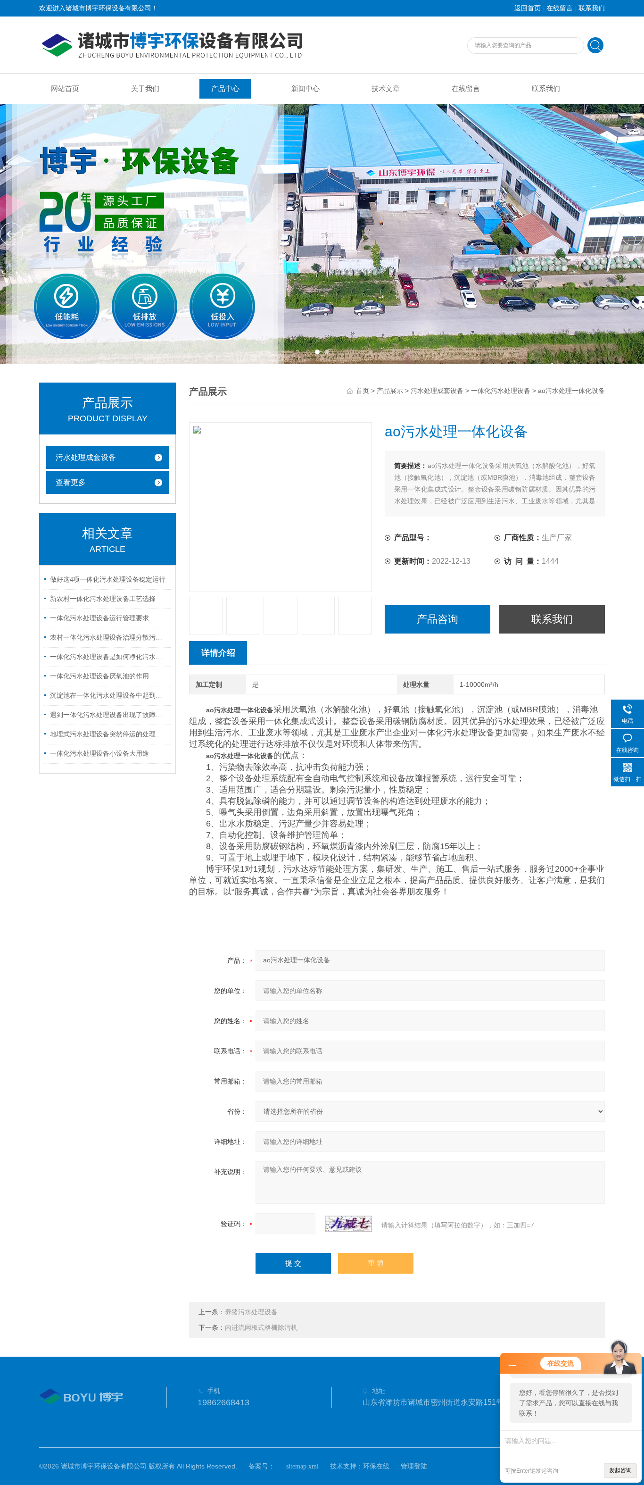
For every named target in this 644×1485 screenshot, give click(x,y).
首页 (362, 390)
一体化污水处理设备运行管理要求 (99, 618)
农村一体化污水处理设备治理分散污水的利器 (109, 637)
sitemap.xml (302, 1466)
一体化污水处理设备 (500, 390)
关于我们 (145, 88)
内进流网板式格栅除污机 (261, 1327)
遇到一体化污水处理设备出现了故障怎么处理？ (109, 714)
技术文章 (386, 88)
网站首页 (65, 88)
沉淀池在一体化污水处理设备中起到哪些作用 (109, 695)
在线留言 (559, 8)
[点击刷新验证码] (348, 1224)
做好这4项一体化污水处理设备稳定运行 (107, 579)
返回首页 (527, 8)
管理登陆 (414, 1466)
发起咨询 (620, 1470)
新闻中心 (305, 88)
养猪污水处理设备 (251, 1312)
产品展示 (390, 390)
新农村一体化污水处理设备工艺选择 (103, 598)
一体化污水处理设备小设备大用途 (99, 753)
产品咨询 (437, 619)
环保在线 (376, 1466)
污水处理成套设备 (86, 457)
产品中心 (225, 88)
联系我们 (591, 8)
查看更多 (71, 482)
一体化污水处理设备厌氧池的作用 (99, 676)
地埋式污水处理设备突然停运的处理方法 (109, 734)
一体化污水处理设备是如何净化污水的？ (109, 656)
